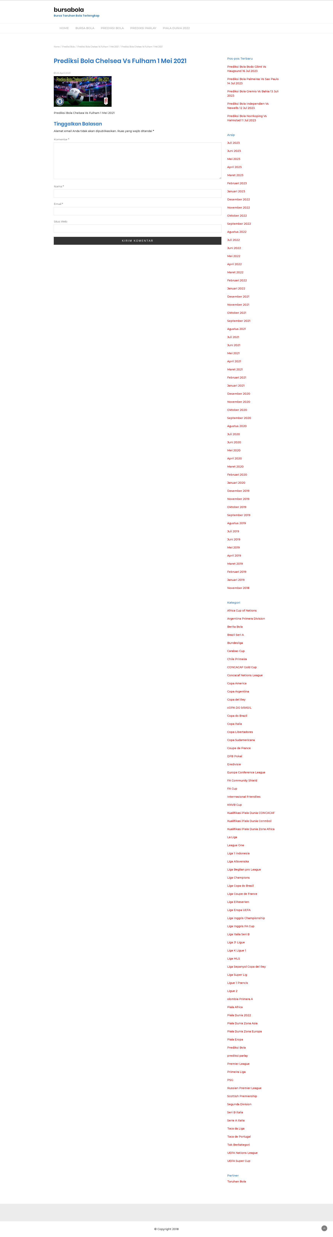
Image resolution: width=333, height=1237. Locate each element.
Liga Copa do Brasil (240, 885)
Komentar (61, 139)
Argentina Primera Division (246, 618)
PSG (230, 1080)
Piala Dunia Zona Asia (242, 1023)
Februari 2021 (236, 377)
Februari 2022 (237, 280)
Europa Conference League (246, 772)
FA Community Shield (242, 780)
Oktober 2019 (236, 507)
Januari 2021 (236, 385)
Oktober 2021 (236, 313)
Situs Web (60, 221)
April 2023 (234, 167)
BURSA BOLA (84, 28)
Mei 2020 (233, 450)
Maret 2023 (235, 175)
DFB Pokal (234, 756)
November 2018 (238, 588)
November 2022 (238, 207)
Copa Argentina (238, 691)
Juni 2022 (234, 248)
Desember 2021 (238, 296)
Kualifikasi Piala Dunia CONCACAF (251, 813)
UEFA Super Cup (238, 1161)
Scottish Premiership (242, 1096)
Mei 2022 (233, 256)
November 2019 (238, 499)
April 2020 (234, 458)
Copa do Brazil (237, 715)
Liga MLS (233, 958)
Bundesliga (235, 643)
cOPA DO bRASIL (239, 707)
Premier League (238, 1063)
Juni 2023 (234, 151)
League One (235, 845)
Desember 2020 (238, 393)
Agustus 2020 (237, 426)
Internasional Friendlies (244, 796)
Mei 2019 (233, 547)
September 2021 (238, 321)
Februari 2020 (237, 474)
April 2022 (234, 264)
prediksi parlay (237, 1055)
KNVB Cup (234, 804)
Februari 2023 (237, 183)
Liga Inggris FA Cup (240, 926)
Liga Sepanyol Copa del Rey (246, 966)
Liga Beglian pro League (244, 869)
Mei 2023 (233, 159)
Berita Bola (235, 626)
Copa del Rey (236, 699)
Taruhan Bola (236, 1181)
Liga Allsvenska (238, 861)
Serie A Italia (236, 1120)
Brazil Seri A (235, 635)
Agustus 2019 (236, 523)
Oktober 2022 (237, 215)
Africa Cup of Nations (242, 610)
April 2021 (234, 361)
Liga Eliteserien (238, 902)
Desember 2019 (238, 491)
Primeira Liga (236, 1072)
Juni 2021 (233, 345)
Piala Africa (235, 1007)
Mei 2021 (233, 353)
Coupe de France (239, 748)
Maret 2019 (235, 563)
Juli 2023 (233, 143)
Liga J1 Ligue (236, 942)
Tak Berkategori (238, 1144)
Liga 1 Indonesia (238, 853)
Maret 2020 (235, 466)
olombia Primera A (240, 999)
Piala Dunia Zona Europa (244, 1031)
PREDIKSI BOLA (112, 28)
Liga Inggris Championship (246, 918)
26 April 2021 (63, 72)
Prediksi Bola (236, 1047)
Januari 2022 (236, 288)
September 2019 (238, 515)
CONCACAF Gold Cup (242, 667)
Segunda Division (239, 1104)
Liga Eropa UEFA (239, 910)
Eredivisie (234, 764)
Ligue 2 (232, 991)
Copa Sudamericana (241, 740)
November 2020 (238, 402)
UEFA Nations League (242, 1153)
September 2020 (239, 418)
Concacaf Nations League (245, 675)
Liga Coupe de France (242, 894)
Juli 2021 (233, 337)
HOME (64, 28)
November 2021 (238, 304)
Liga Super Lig (237, 974)
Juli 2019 (233, 531)
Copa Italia (234, 724)
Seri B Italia (235, 1112)
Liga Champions (238, 877)
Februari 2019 (236, 572)
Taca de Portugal (239, 1136)
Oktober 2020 (237, 410)
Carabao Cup (236, 651)
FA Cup (232, 788)
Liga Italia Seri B (238, 934)
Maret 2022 (235, 272)
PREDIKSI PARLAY (143, 28)
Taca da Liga (235, 1128)
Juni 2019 (233, 539)
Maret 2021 (235, 369)
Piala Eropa (235, 1039)
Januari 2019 (236, 580)
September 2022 (239, 223)
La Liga (232, 837)
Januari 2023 (236, 191)
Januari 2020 (236, 482)
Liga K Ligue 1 (236, 950)
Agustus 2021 (236, 329)
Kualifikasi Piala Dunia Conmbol (249, 821)
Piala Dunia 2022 (239, 1015)
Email (58, 204)
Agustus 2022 (236, 232)
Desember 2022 (238, 199)
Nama (59, 186)
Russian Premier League (244, 1088)
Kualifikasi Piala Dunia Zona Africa (250, 829)
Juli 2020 (233, 434)
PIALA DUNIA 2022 (176, 28)
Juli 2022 (233, 240)
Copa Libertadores (240, 732)
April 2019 (234, 555)
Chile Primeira (237, 659)
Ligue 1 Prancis (237, 983)
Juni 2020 (234, 442)
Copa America (236, 683)
